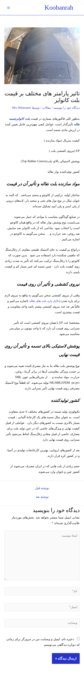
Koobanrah (59, 7)
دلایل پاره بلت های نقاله (44, 301)
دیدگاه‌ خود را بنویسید (66, 107)
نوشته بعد (42, 496)
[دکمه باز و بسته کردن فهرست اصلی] (8, 7)
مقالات (46, 107)
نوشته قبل (42, 488)
